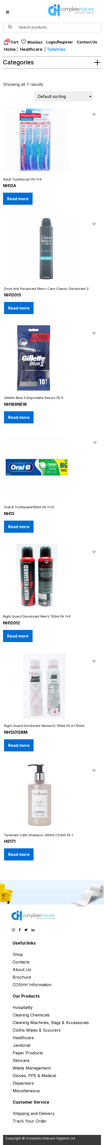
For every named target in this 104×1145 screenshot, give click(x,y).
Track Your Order (30, 1121)
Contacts (21, 961)
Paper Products (28, 1052)
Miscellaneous (26, 1090)
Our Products (26, 996)
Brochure (22, 977)
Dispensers (23, 1083)
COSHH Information (32, 984)
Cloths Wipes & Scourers (37, 1030)
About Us (22, 969)
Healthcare (31, 49)
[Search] (10, 27)
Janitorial (21, 1045)
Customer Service (31, 1102)
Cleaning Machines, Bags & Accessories (51, 1022)
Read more (18, 198)
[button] (94, 114)
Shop (18, 954)
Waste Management (31, 1068)
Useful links (24, 943)
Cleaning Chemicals (31, 1014)
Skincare (21, 1060)
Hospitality (23, 1007)
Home (10, 49)
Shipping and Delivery (34, 1113)
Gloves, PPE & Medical (34, 1075)
